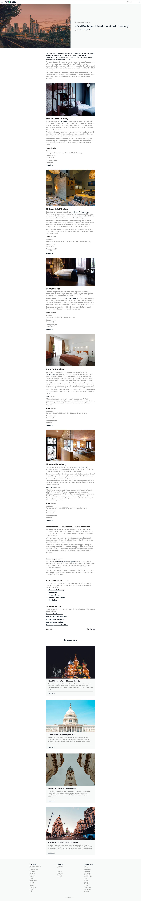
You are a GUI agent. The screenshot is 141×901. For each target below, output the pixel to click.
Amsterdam (87, 875)
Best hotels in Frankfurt (54, 614)
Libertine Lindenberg (81, 467)
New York (87, 871)
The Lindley (63, 121)
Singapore (87, 889)
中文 (31, 891)
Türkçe (32, 882)
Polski (31, 878)
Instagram (60, 866)
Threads (59, 871)
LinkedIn (59, 877)
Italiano (32, 877)
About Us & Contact (36, 866)
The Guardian (50, 487)
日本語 (32, 889)
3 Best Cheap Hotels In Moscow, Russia (64, 681)
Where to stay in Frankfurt (55, 619)
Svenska (32, 884)
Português (33, 887)
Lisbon (86, 878)
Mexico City (88, 877)
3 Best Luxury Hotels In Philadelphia (62, 788)
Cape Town (87, 887)
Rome (86, 880)
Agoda (72, 561)
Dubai (86, 886)
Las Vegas (87, 873)
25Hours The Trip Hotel (56, 597)
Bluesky (59, 875)
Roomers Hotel (71, 298)
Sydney (86, 891)
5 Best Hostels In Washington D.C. (62, 735)
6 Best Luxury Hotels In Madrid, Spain (63, 842)
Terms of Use (34, 869)
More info (49, 165)
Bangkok (87, 884)
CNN (47, 396)
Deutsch (32, 873)
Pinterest (60, 873)
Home (76, 22)
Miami (86, 868)
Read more (51, 693)
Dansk (32, 886)
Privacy (32, 868)
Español (32, 871)
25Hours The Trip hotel (80, 212)
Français (32, 875)
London (86, 882)
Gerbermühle (50, 374)
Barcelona (87, 869)
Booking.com (62, 561)
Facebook (60, 868)
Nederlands (33, 880)
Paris (85, 866)
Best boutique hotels (84, 22)
